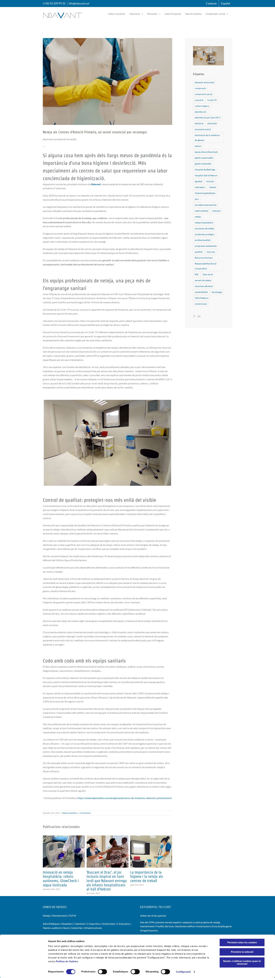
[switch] (102, 971)
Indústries (76, 927)
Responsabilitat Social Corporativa (205, 266)
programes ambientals (206, 246)
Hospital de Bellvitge (205, 169)
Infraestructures (93, 927)
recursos (210, 251)
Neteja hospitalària (69, 813)
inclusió (210, 181)
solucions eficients (204, 286)
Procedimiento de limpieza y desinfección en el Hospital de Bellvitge (150, 876)
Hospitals (66, 923)
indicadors (200, 187)
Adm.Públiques (51, 923)
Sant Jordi (208, 274)
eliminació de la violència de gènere (207, 137)
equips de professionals (206, 152)
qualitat (198, 251)
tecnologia (217, 292)
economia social (203, 129)
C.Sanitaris (79, 923)
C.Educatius (123, 923)
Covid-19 (212, 100)
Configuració (183, 971)
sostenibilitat (201, 292)
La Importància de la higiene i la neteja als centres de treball (102, 876)
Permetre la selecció (242, 951)
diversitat (212, 123)
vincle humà (201, 303)
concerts (199, 100)
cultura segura (202, 106)
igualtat (198, 181)
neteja (198, 216)
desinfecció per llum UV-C (208, 117)
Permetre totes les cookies (242, 942)
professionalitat (202, 240)
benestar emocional (204, 82)
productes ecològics (205, 234)
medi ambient (201, 210)
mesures (216, 210)
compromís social (203, 94)
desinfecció (200, 111)
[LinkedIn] (199, 316)
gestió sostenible (203, 163)
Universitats (108, 923)
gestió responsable (204, 157)
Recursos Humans (204, 257)
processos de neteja (204, 228)
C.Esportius (93, 923)
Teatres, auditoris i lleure (56, 927)
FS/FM (72, 915)
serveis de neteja (203, 280)
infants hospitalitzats (205, 193)
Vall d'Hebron (201, 298)
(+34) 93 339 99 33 (54, 3)
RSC (197, 274)
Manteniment (59, 915)
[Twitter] (194, 316)
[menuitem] (225, 3)
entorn (198, 146)
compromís (200, 88)
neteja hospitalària (204, 222)
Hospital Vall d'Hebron (206, 175)
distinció (199, 123)
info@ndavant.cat (79, 3)
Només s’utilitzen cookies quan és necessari (242, 962)
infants (212, 187)
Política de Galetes (67, 961)
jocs (197, 199)
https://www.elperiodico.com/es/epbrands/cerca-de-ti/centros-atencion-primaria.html (124, 797)
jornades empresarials (206, 204)
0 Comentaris (85, 813)
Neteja (46, 915)
